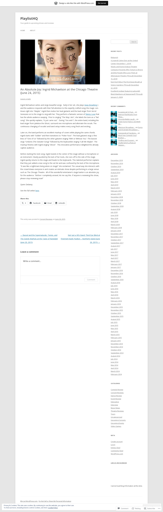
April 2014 (114, 368)
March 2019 (115, 188)
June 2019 (114, 179)
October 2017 (116, 240)
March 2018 (115, 224)
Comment (91, 280)
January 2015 (116, 341)
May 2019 (114, 182)
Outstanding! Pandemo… (127, 133)
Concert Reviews (46, 219)
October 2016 (116, 276)
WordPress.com (117, 454)
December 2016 (117, 270)
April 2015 (114, 331)
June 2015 (114, 325)
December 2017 (117, 234)
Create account (117, 441)
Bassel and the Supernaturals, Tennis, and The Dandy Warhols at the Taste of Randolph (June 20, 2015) (39, 239)
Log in (113, 444)
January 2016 (116, 304)
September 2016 (117, 279)
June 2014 (114, 362)
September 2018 (117, 206)
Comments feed (117, 451)
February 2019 (116, 191)
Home (22, 30)
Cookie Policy (53, 508)
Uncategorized (116, 417)
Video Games (116, 426)
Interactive (115, 402)
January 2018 (116, 231)
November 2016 (117, 273)
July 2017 (114, 249)
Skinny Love (90, 114)
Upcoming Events (117, 423)
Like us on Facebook (119, 463)
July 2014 (114, 359)
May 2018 (114, 218)
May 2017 (114, 255)
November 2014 (117, 347)
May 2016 (114, 292)
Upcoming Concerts (118, 420)
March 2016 (115, 298)
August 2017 (115, 246)
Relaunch (114, 57)
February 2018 (116, 227)
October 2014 (116, 350)
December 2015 (117, 307)
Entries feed (115, 448)
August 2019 (115, 172)
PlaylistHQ (29, 18)
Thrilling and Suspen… (126, 140)
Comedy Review (117, 389)
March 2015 (115, 334)
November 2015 (117, 310)
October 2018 (116, 203)
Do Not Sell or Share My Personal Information (55, 501)
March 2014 (115, 371)
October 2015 (116, 313)
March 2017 (115, 261)
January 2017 (116, 267)
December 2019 (117, 160)
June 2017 (114, 252)
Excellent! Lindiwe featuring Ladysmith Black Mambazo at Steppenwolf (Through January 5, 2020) (127, 94)
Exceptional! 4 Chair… (126, 112)
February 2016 (116, 301)
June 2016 (114, 289)
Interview (114, 405)
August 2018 (115, 209)
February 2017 (116, 264)
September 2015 (117, 316)
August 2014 (115, 356)
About (32, 30)
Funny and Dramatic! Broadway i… (130, 128)
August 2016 (115, 282)
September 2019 (117, 169)
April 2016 (114, 295)
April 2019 (114, 185)
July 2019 (114, 175)
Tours (113, 414)
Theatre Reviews (117, 411)
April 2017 (114, 258)
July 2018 (114, 212)
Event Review (116, 399)
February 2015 (116, 337)
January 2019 (116, 194)
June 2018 (114, 215)
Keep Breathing (90, 105)
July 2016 (114, 286)
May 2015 (114, 328)
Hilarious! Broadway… (126, 127)
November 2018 (117, 200)
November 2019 (117, 163)
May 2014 (114, 365)
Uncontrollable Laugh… (127, 119)
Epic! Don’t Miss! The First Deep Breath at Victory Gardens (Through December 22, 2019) (126, 85)
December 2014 (117, 344)
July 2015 (114, 322)
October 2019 (116, 166)
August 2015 (115, 319)
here (37, 190)
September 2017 (117, 243)
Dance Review (116, 396)
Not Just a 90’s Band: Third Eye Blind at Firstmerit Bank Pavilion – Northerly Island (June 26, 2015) (80, 239)
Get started (102, 3)
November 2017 (117, 237)
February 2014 (116, 374)
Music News (115, 408)
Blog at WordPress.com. (29, 501)
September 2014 (117, 353)
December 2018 (117, 197)
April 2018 (114, 221)
